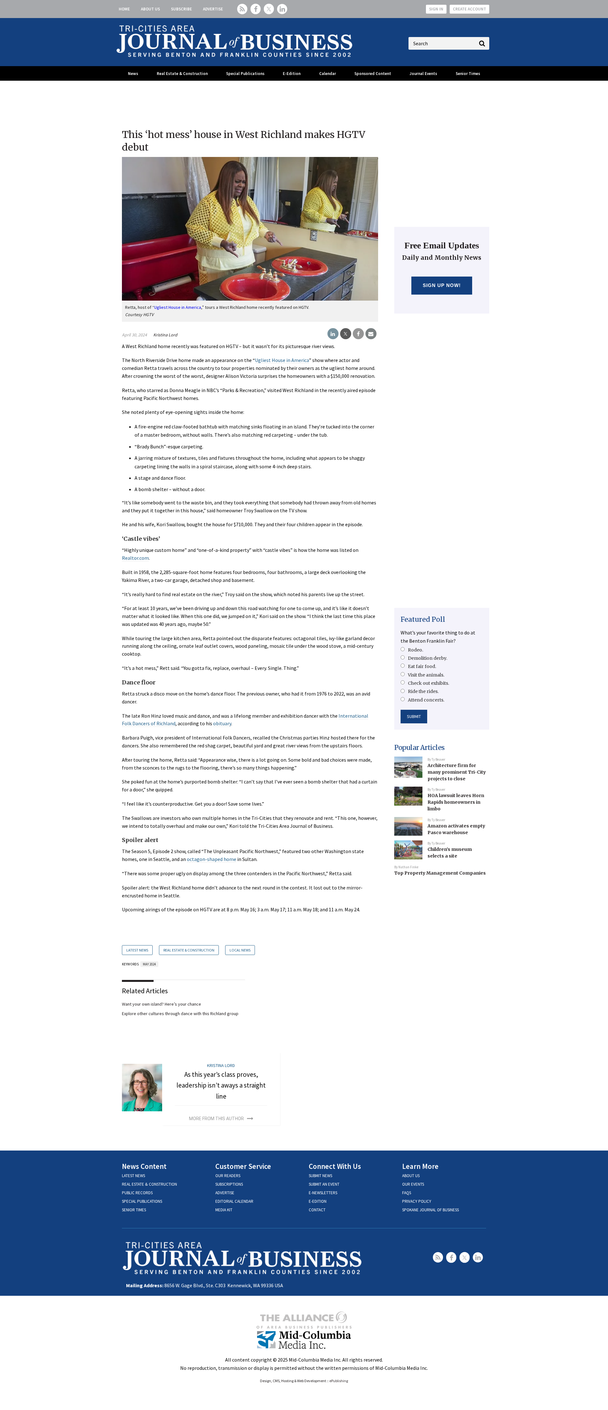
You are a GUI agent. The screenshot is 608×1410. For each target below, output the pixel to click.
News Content (144, 1166)
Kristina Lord (165, 335)
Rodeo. (415, 650)
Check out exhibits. (428, 683)
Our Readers (227, 1175)
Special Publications (245, 73)
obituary (222, 723)
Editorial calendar (234, 1201)
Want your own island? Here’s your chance (161, 1004)
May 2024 (149, 964)
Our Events (413, 1184)
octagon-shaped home (211, 859)
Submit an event (324, 1184)
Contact (317, 1210)
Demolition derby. (427, 658)
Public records (137, 1192)
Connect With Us (335, 1166)
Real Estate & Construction (182, 73)
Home (124, 9)
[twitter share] (345, 334)
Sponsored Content (372, 73)
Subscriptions (229, 1184)
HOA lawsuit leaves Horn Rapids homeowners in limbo (456, 802)
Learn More (420, 1166)
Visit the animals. (426, 675)
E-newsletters (323, 1192)
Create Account (469, 9)
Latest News (137, 950)
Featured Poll (423, 619)
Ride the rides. (423, 691)
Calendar (327, 73)
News (133, 73)
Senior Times (468, 73)
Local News (240, 950)
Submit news (320, 1175)
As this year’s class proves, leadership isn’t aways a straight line (221, 1085)
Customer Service (243, 1166)
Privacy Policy (416, 1201)
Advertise (213, 9)
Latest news (133, 1175)
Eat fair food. (422, 666)
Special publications (142, 1201)
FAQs (406, 1192)
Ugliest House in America (282, 360)
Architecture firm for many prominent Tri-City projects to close (457, 772)
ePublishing (338, 1380)
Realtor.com (135, 558)
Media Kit (223, 1210)
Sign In (436, 9)
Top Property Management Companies (440, 873)
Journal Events (423, 73)
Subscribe (181, 9)
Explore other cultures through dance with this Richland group (180, 1013)
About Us (150, 9)
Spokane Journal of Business (430, 1210)
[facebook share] (358, 334)
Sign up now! (442, 285)
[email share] (371, 334)
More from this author (216, 1118)
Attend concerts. (426, 700)
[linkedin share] (333, 334)
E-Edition (292, 73)
